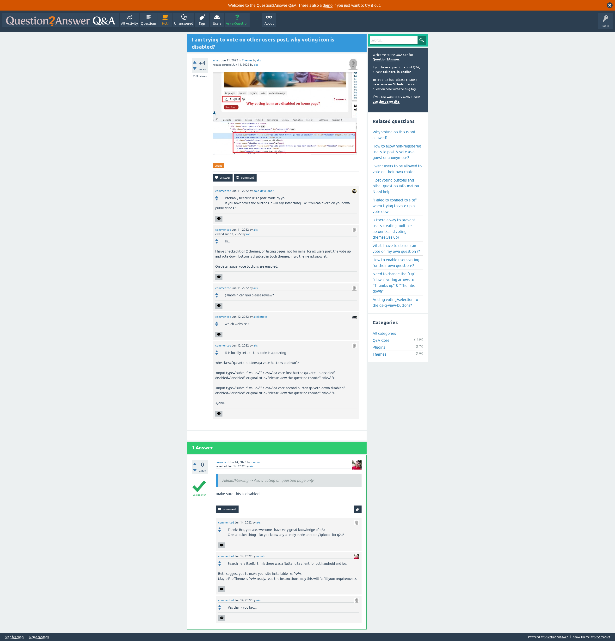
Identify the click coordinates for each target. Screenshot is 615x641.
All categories (384, 333)
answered (222, 462)
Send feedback (14, 637)
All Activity (129, 23)
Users (217, 23)
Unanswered (183, 23)
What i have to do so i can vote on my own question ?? (396, 248)
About (269, 23)
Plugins (379, 347)
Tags (202, 23)
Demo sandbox (39, 637)
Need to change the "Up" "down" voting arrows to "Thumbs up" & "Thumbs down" (394, 282)
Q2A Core (381, 340)
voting (218, 165)
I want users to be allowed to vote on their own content (397, 169)
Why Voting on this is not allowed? (394, 135)
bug (407, 89)
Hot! (165, 23)
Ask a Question (237, 23)
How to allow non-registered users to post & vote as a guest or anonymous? (397, 152)
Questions (148, 23)
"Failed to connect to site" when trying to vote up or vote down (395, 206)
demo (327, 5)
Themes (247, 60)
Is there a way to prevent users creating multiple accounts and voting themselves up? (394, 228)
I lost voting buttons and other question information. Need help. (396, 186)
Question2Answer (386, 59)
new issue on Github (388, 84)
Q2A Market (602, 637)
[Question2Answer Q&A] (60, 20)
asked (216, 60)
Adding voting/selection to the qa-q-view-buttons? (395, 302)
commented (223, 191)
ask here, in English (397, 72)
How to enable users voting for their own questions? (396, 263)
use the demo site (386, 101)
